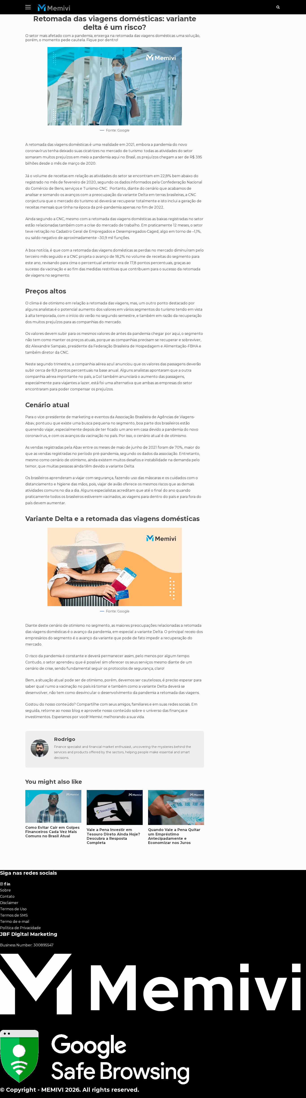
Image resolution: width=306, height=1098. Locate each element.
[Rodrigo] (40, 756)
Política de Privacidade (20, 928)
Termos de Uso (13, 909)
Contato (7, 896)
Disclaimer (9, 903)
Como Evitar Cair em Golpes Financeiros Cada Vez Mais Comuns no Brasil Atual (52, 831)
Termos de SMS (14, 915)
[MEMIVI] (54, 9)
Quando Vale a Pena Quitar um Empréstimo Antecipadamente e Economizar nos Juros (174, 836)
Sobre (5, 890)
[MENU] (28, 7)
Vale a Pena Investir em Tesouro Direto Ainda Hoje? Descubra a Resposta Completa (113, 836)
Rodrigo (64, 739)
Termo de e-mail (14, 921)
